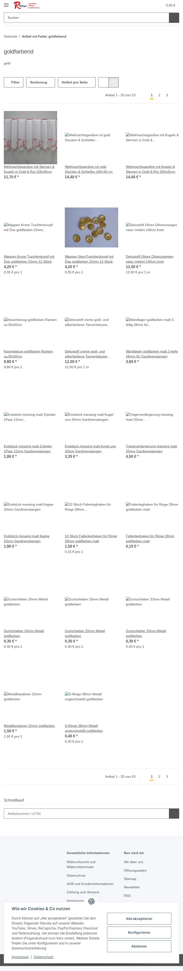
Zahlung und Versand (83, 892)
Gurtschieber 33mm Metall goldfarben (146, 633)
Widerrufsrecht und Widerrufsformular (81, 864)
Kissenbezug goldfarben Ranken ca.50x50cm (28, 353)
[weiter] (175, 95)
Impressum (20, 957)
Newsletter (132, 887)
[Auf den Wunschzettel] (49, 119)
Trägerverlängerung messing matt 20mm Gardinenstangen (151, 448)
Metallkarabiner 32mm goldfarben (29, 726)
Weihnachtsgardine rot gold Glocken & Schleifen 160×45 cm (89, 169)
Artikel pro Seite (75, 82)
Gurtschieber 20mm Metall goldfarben (24, 633)
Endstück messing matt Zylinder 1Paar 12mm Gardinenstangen (28, 448)
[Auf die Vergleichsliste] (36, 119)
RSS (127, 896)
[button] (140, 5)
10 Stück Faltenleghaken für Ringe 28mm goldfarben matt (91, 538)
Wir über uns (133, 862)
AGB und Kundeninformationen (90, 884)
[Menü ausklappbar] (6, 3)
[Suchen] (174, 18)
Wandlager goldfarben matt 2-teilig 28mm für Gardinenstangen (152, 353)
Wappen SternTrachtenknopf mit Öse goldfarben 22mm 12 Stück (89, 259)
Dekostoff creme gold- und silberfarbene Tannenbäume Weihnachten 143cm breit (86, 354)
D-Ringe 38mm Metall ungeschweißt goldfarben (84, 728)
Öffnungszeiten (135, 870)
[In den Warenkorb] (174, 813)
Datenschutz (44, 957)
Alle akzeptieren (139, 919)
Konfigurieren (139, 932)
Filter (15, 82)
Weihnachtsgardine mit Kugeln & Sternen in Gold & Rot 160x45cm (150, 169)
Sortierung (38, 82)
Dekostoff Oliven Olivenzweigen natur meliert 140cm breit (149, 259)
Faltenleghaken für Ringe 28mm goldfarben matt (150, 538)
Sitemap (130, 879)
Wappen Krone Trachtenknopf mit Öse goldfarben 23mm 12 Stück (29, 259)
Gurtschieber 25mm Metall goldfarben (85, 633)
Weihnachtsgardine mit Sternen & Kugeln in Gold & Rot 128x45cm (29, 169)
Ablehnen (139, 946)
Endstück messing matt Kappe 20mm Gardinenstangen (27, 538)
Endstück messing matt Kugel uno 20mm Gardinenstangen (90, 448)
